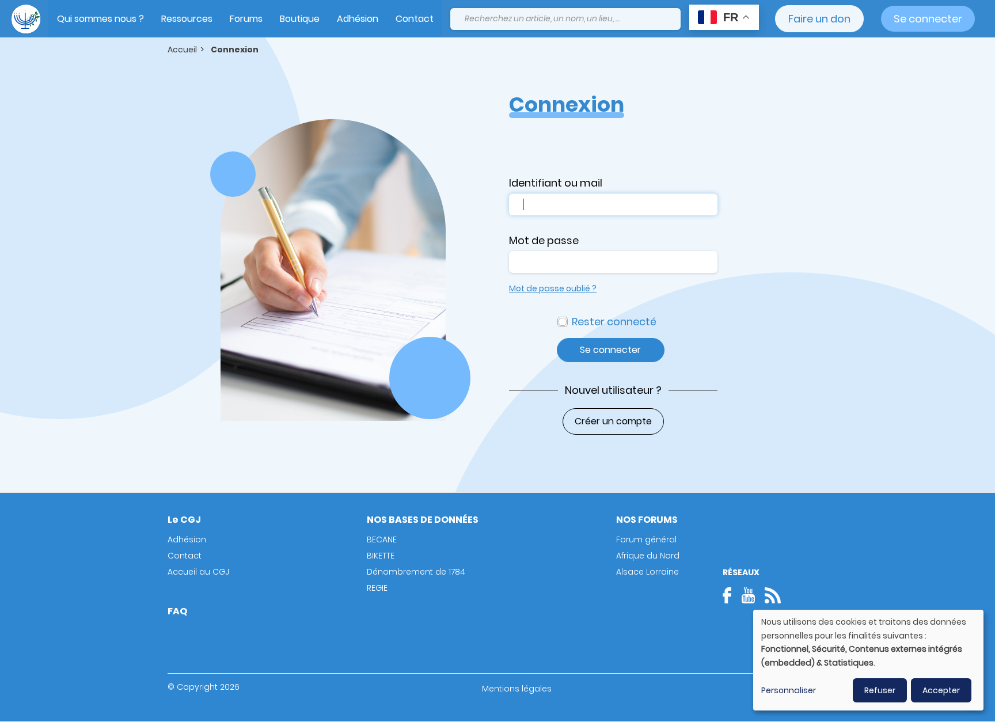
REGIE (377, 588)
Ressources (186, 18)
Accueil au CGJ (198, 571)
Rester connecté (614, 321)
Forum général (646, 539)
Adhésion (357, 18)
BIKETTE (380, 555)
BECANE (382, 539)
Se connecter (928, 19)
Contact (415, 18)
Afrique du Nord (647, 555)
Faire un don (819, 19)
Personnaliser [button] (788, 690)
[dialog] (868, 660)
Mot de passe (544, 240)
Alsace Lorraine (647, 571)
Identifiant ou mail (555, 183)
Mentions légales (517, 688)
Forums (246, 18)
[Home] (26, 19)
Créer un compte (613, 421)
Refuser (879, 690)
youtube (748, 595)
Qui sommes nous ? (100, 18)
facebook (731, 595)
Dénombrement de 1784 (416, 571)
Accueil (182, 49)
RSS (773, 595)
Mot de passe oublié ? (553, 288)
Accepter (941, 690)
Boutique (300, 18)
